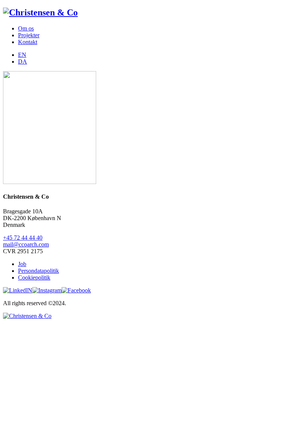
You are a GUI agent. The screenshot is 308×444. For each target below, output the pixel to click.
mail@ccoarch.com (26, 244)
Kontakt (27, 42)
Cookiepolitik (34, 277)
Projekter (28, 35)
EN (22, 55)
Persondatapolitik (38, 271)
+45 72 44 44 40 (22, 237)
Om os (26, 28)
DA (22, 61)
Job (22, 264)
